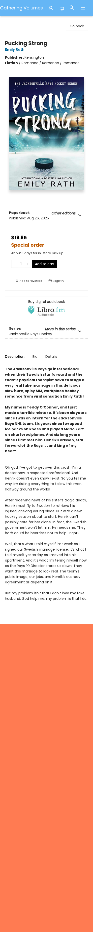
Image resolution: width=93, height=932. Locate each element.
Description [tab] (15, 356)
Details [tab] (51, 356)
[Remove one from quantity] (14, 264)
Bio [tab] (34, 356)
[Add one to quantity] (28, 264)
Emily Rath (15, 49)
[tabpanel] (46, 489)
